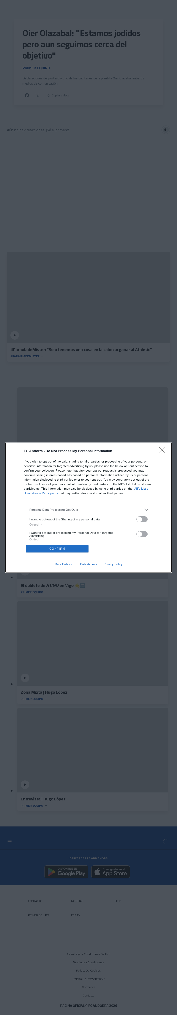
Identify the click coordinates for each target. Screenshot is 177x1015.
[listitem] (88, 510)
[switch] (142, 519)
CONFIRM (57, 548)
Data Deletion (64, 564)
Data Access (88, 564)
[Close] (163, 451)
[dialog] (88, 507)
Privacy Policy (113, 564)
